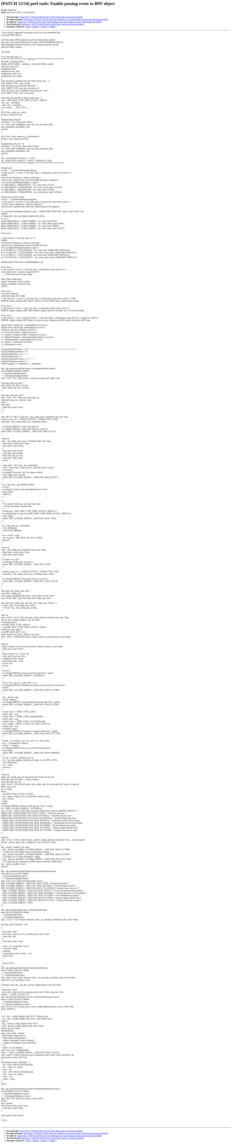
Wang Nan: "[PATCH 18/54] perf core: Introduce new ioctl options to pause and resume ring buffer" (66, 19)
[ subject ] (44, 27)
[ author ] (52, 27)
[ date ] (28, 27)
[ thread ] (35, 27)
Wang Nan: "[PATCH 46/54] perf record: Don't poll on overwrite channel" (51, 17)
